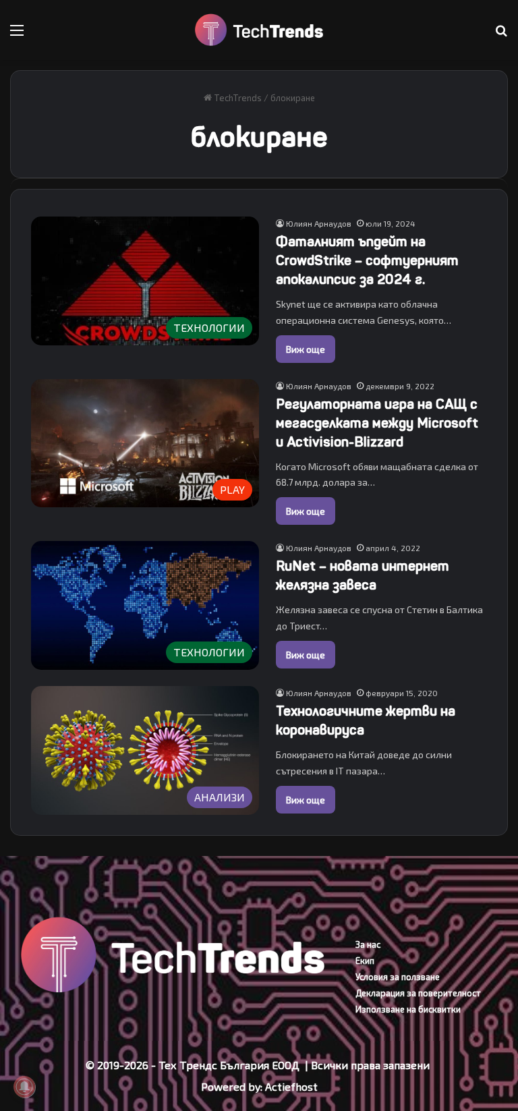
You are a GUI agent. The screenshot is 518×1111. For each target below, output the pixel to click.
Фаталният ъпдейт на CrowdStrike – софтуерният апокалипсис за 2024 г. (367, 260)
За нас (367, 944)
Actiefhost (291, 1086)
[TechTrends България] (259, 30)
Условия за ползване (397, 976)
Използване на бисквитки (408, 1009)
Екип (364, 960)
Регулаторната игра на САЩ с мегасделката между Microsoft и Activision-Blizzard (377, 423)
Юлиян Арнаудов (318, 223)
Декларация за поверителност (418, 993)
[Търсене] (501, 35)
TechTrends (237, 97)
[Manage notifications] (24, 1087)
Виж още (305, 349)
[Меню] (17, 35)
